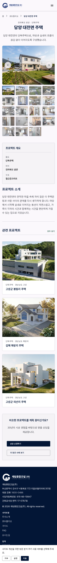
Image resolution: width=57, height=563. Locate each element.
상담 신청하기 (15, 444)
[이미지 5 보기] (8, 100)
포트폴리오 (14, 16)
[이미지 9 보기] (8, 111)
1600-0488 (17, 492)
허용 (25, 558)
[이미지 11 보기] (35, 111)
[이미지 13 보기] (8, 121)
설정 (15, 558)
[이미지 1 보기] (8, 90)
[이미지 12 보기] (48, 111)
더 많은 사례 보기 (17, 453)
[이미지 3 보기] (35, 90)
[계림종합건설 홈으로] (12, 5)
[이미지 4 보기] (48, 90)
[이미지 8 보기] (48, 100)
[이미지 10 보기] (22, 111)
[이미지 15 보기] (35, 121)
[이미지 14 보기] (22, 121)
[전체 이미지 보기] (28, 65)
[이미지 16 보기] (48, 121)
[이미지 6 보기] (22, 100)
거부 (6, 558)
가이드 (5, 526)
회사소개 (6, 516)
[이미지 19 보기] (35, 131)
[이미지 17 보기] (8, 131)
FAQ (4, 530)
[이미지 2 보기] (22, 90)
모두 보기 (51, 231)
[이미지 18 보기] (22, 131)
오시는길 (6, 535)
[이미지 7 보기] (35, 100)
